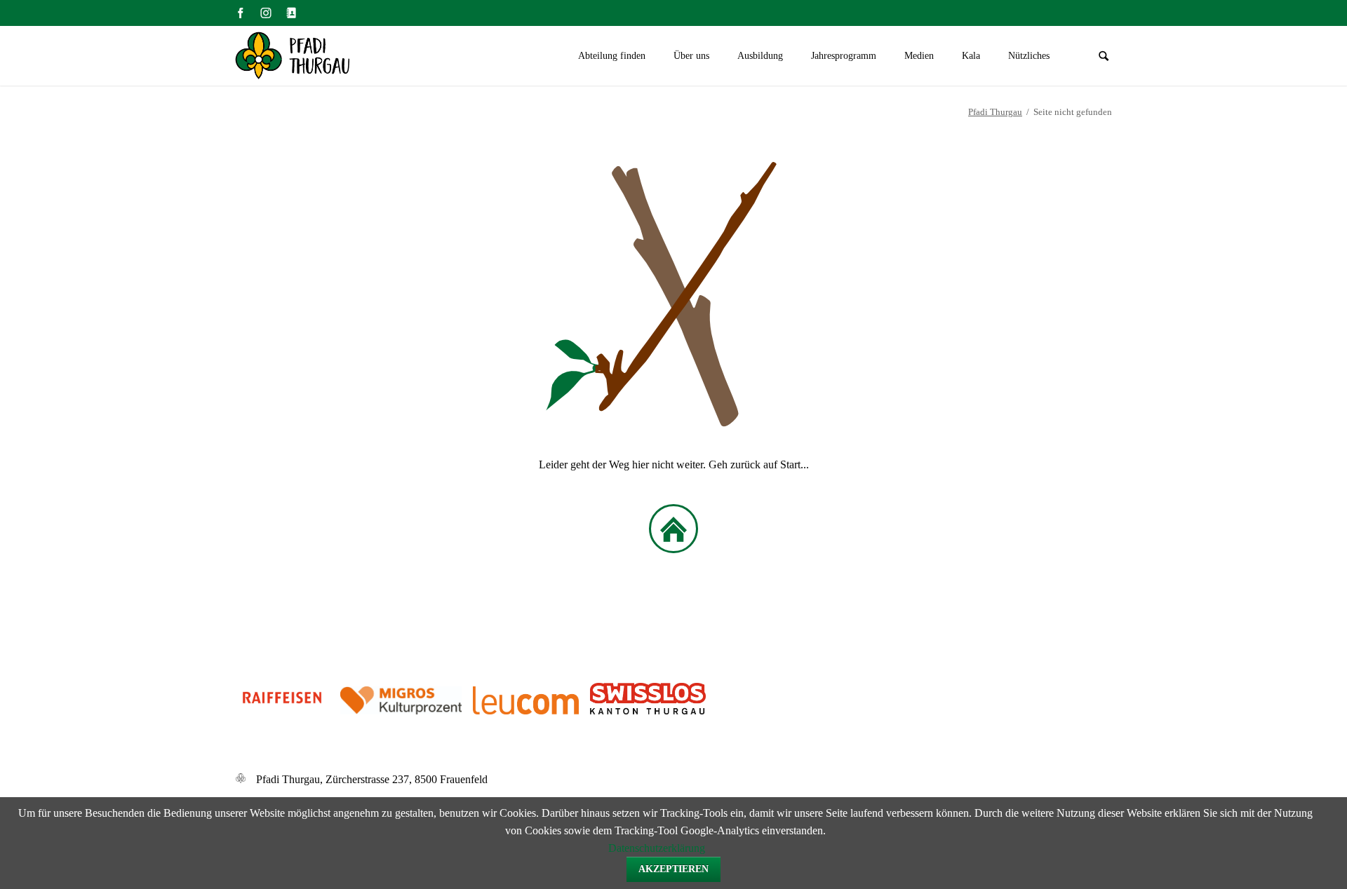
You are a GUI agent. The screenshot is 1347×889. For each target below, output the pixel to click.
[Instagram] (266, 12)
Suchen (1103, 56)
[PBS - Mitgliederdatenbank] (291, 12)
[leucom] (584, 711)
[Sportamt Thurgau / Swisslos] (648, 711)
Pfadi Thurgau (995, 112)
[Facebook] (240, 12)
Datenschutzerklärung (656, 848)
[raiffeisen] (282, 711)
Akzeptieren (673, 869)
